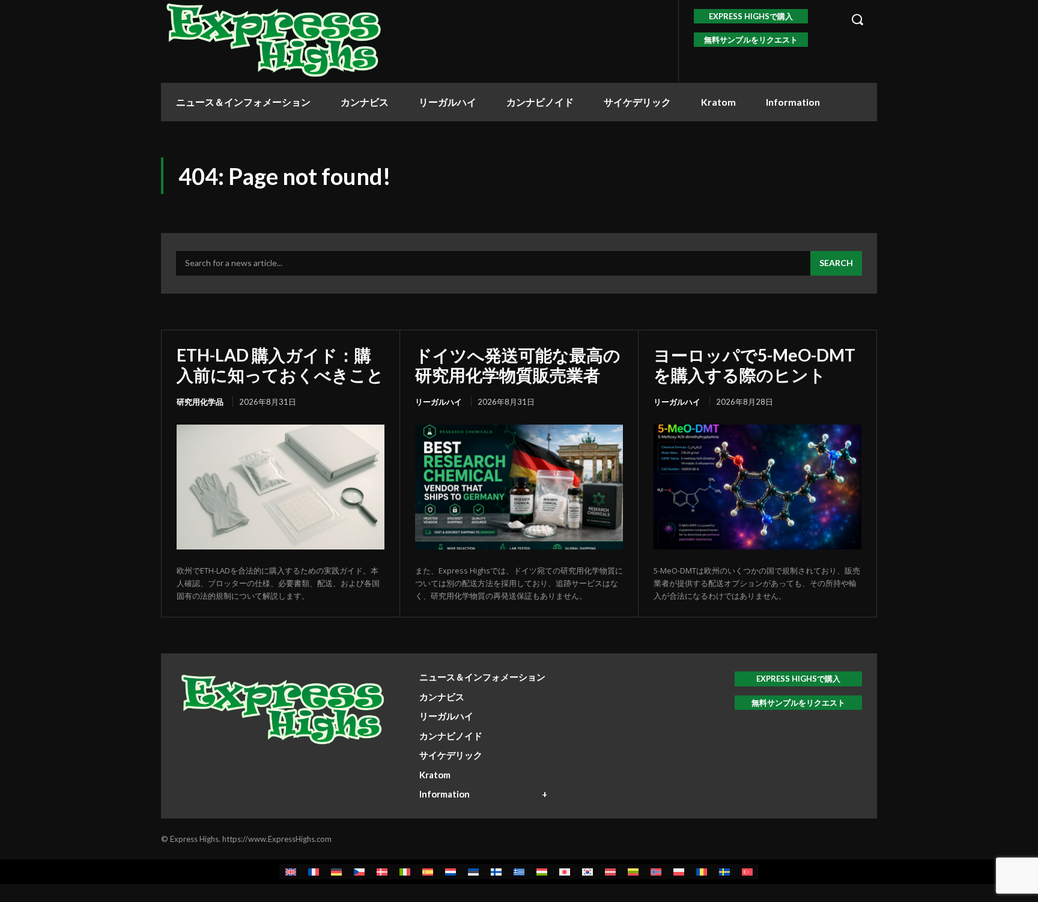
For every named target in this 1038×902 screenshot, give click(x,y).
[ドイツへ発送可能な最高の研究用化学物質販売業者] (519, 487)
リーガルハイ (438, 402)
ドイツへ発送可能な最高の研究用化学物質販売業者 (518, 364)
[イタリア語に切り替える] (404, 871)
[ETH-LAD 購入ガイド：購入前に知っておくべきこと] (280, 487)
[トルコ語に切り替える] (747, 871)
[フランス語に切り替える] (313, 871)
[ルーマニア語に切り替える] (701, 871)
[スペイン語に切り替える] (427, 871)
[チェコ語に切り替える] (359, 871)
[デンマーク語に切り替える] (382, 871)
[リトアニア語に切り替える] (633, 871)
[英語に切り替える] (290, 871)
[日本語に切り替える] (564, 871)
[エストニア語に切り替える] (473, 871)
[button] (857, 19)
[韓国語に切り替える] (587, 871)
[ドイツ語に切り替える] (336, 871)
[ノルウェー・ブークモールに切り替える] (656, 871)
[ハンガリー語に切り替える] (541, 871)
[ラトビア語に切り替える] (610, 871)
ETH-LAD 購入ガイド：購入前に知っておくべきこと (280, 364)
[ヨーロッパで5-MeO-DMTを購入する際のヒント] (757, 487)
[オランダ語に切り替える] (450, 871)
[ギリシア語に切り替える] (519, 871)
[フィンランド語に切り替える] (496, 871)
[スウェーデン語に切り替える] (724, 871)
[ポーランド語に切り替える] (678, 871)
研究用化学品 (200, 402)
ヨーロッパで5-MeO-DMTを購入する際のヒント (754, 364)
